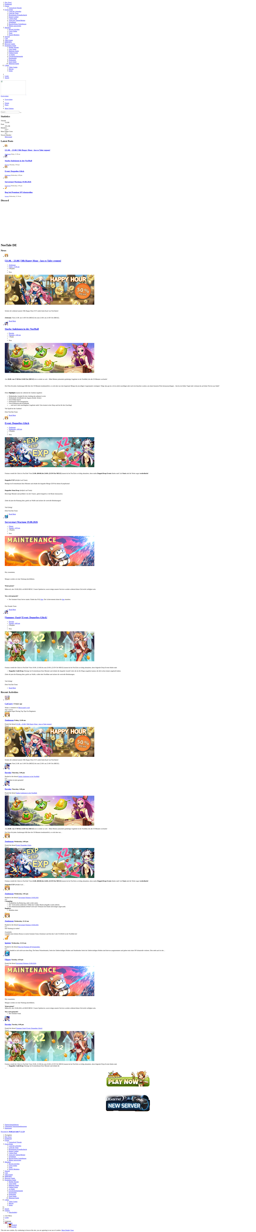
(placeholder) (13, 1212)
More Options (9, 108)
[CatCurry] (7, 700)
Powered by (13, 1131)
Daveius (7, 164)
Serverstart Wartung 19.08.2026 (18, 182)
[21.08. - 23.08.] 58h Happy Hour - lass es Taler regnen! (27, 150)
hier (42, 599)
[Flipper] (7, 956)
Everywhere (4, 96)
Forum (7, 103)
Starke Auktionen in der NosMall (18, 161)
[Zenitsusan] (7, 716)
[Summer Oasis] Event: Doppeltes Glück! (26, 617)
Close (72, 1230)
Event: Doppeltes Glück (14, 171)
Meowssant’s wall (24, 707)
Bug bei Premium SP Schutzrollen (19, 192)
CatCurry (9, 704)
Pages (6, 105)
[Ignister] (7, 939)
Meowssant (8, 137)
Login (7, 76)
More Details (66, 1230)
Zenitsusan (8, 154)
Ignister (7, 196)
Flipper (11, 526)
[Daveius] (7, 769)
